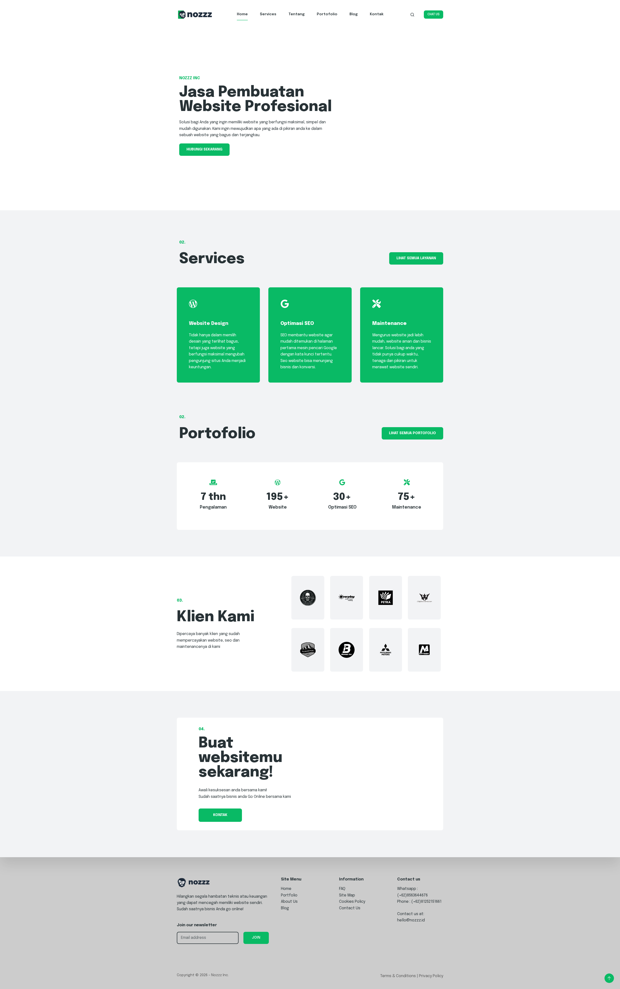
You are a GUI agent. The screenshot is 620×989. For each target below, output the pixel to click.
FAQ (342, 889)
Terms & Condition (397, 976)
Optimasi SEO (297, 323)
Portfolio (289, 895)
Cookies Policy (352, 902)
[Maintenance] (376, 303)
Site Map (347, 895)
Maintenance (389, 323)
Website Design (208, 323)
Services (268, 14)
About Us (289, 902)
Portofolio (327, 14)
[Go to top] (609, 978)
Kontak (376, 14)
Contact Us (349, 908)
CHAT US (433, 14)
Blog (353, 14)
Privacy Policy (431, 976)
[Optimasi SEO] (284, 303)
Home (242, 14)
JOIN (256, 938)
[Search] (412, 14)
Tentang (296, 14)
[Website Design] (193, 303)
